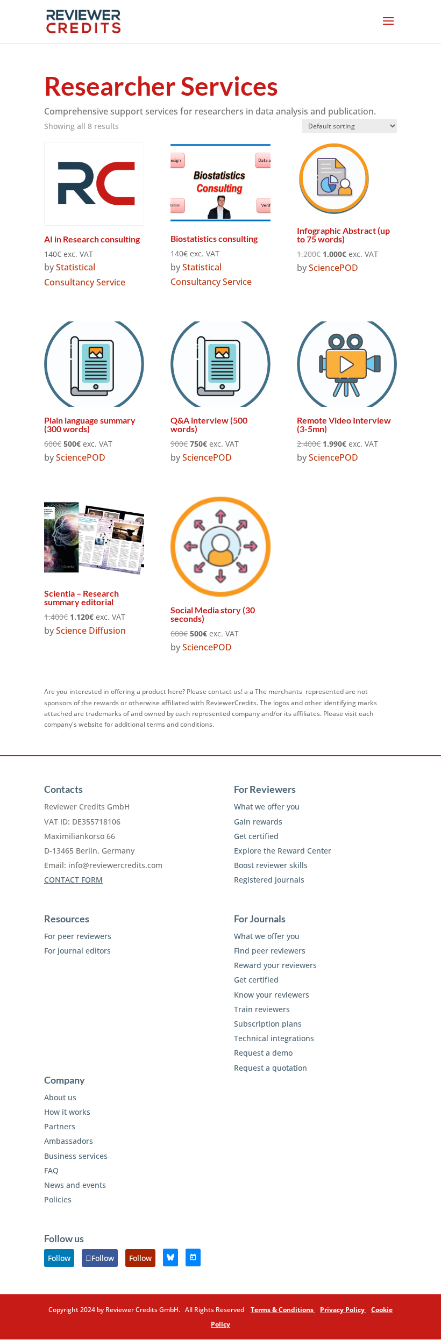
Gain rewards (258, 821)
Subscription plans (268, 1024)
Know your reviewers (271, 995)
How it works (67, 1112)
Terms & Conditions (283, 1309)
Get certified (256, 836)
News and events (75, 1185)
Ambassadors (68, 1141)
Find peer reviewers (269, 950)
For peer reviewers (77, 936)
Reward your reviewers (275, 965)
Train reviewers (262, 1009)
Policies (58, 1199)
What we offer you (267, 806)
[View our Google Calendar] (193, 1257)
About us (60, 1097)
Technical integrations (274, 1038)
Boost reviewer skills (271, 865)
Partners (59, 1126)
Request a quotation (270, 1068)
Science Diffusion (91, 630)
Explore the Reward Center (282, 850)
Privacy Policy (343, 1309)
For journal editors (77, 950)
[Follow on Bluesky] (170, 1257)
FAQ (51, 1170)
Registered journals (269, 880)
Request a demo (263, 1053)
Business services (76, 1156)
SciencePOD (333, 268)
